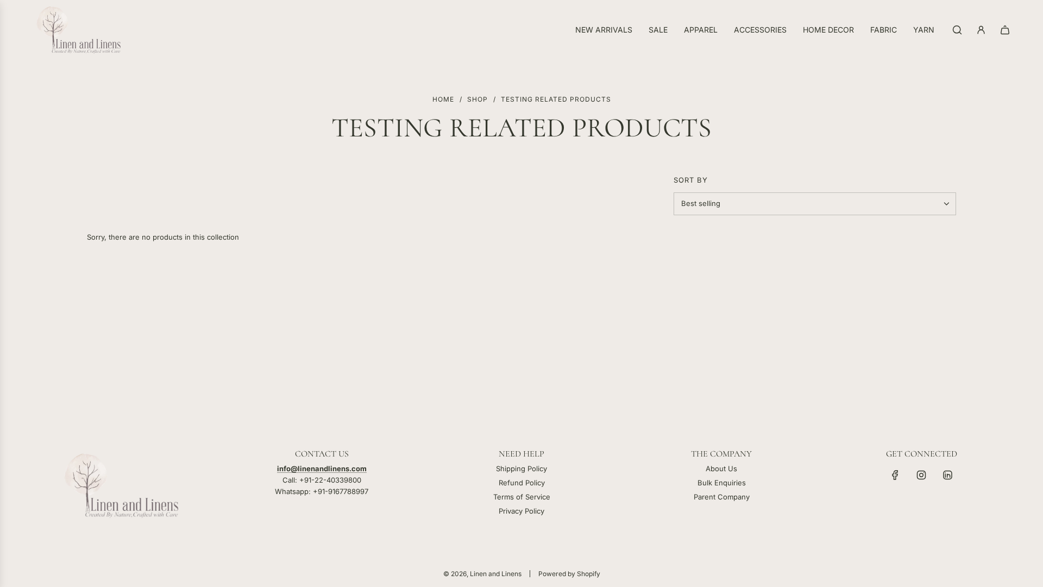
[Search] (957, 30)
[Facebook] (895, 475)
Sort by (691, 180)
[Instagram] (921, 475)
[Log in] (981, 30)
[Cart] (1005, 30)
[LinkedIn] (947, 475)
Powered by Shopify (569, 574)
